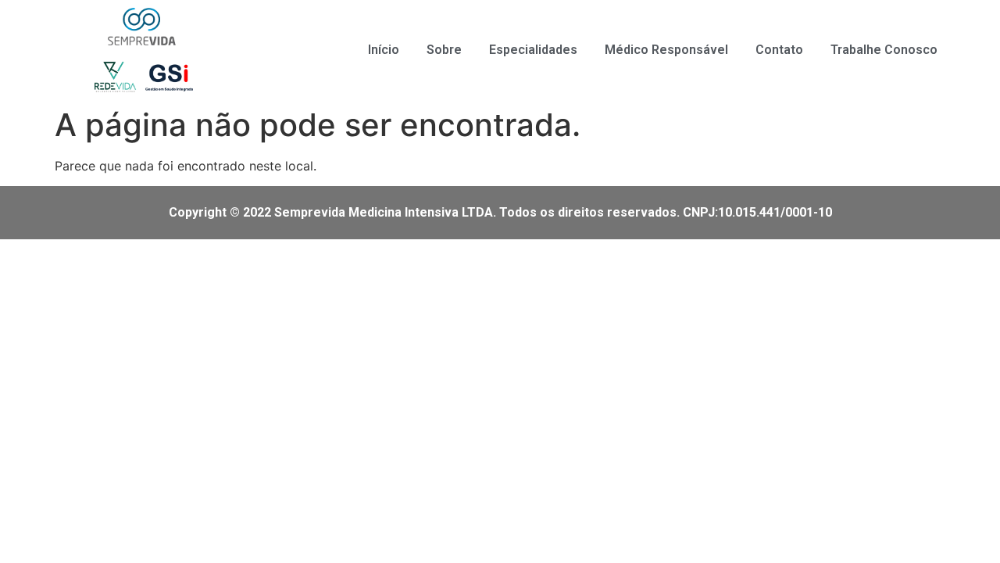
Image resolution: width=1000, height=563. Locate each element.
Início (383, 49)
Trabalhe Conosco (884, 49)
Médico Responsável (666, 49)
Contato (779, 49)
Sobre (444, 49)
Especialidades (533, 49)
